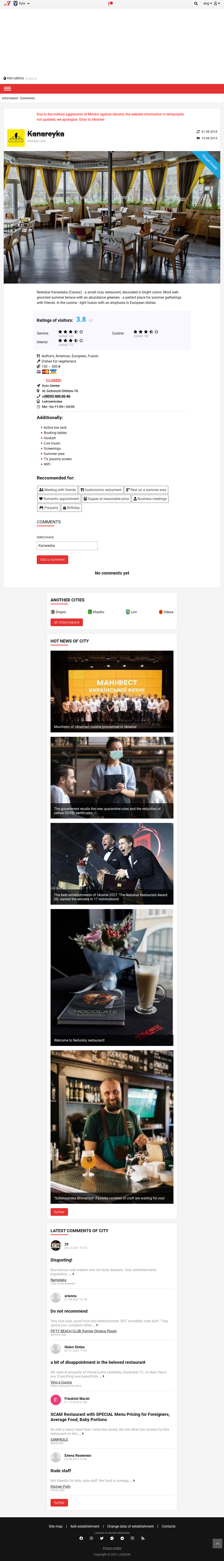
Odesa (168, 612)
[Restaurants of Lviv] (128, 613)
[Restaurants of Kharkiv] (90, 613)
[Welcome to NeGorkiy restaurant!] (112, 1045)
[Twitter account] (102, 1538)
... (70, 1274)
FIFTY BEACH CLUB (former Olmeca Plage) (84, 1331)
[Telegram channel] (122, 1538)
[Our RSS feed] (143, 1538)
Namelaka (58, 1280)
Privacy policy (112, 1548)
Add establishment (84, 1526)
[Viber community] (132, 1538)
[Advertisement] (112, 39)
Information (10, 98)
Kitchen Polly (61, 1486)
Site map (56, 1526)
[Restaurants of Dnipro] (53, 613)
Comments (27, 98)
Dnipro (61, 612)
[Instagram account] (91, 1538)
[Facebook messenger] (112, 1538)
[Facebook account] (81, 1538)
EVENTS (31, 78)
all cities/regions (66, 622)
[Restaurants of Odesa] (161, 613)
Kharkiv (98, 612)
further (59, 1212)
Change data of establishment (130, 1526)
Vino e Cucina (61, 1382)
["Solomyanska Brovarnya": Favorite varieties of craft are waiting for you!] (112, 1202)
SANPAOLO (59, 1439)
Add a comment (52, 560)
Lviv (134, 612)
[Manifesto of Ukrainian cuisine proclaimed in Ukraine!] (112, 731)
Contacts (168, 1526)
